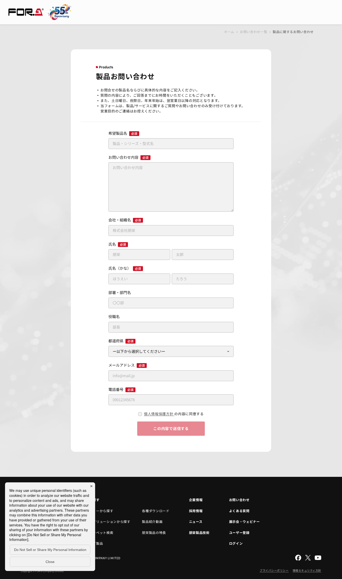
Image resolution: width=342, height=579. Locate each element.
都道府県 (120, 340)
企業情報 (196, 499)
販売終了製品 (93, 543)
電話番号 (120, 389)
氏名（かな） (124, 268)
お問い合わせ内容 (128, 157)
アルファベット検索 (98, 532)
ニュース (196, 521)
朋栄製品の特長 (154, 532)
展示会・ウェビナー (244, 521)
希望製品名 (122, 133)
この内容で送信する (171, 428)
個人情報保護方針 (159, 413)
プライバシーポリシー (274, 570)
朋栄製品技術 (199, 532)
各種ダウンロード (155, 510)
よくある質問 (239, 510)
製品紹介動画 (152, 521)
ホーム (229, 31)
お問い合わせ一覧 (253, 31)
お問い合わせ (239, 499)
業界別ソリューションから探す (106, 521)
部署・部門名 (119, 292)
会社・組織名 (124, 219)
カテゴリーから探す (98, 510)
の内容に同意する (174, 413)
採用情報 (196, 510)
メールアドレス (126, 365)
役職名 (114, 316)
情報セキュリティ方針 (307, 570)
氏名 (117, 244)
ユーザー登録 (239, 532)
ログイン (236, 543)
